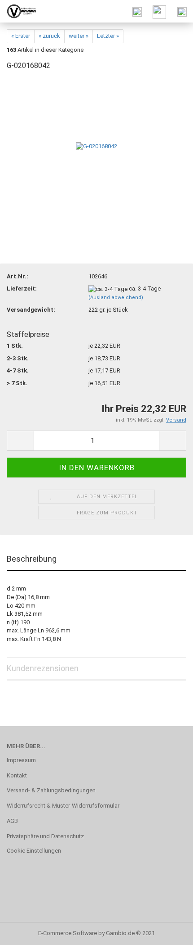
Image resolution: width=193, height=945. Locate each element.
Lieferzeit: (22, 288)
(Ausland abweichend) (115, 297)
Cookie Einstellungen (34, 850)
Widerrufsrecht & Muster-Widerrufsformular (63, 805)
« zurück (49, 35)
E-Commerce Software (67, 933)
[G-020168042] (96, 146)
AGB (12, 821)
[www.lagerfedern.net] (18, 11)
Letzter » (108, 35)
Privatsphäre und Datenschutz (45, 836)
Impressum (21, 760)
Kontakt (17, 775)
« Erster (20, 35)
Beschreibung (32, 558)
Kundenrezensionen (43, 668)
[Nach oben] (168, 931)
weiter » (78, 35)
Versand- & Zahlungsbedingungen (51, 790)
